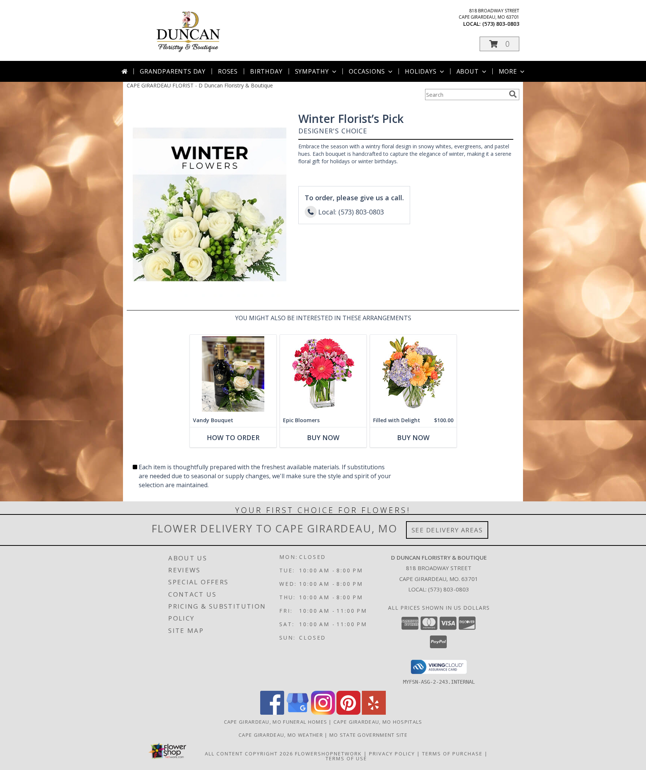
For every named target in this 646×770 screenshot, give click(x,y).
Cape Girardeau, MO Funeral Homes (275, 721)
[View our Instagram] (323, 712)
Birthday (266, 71)
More (508, 71)
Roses (228, 71)
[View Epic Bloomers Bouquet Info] (323, 374)
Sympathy (312, 71)
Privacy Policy (392, 753)
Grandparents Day (173, 71)
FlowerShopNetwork (328, 753)
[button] (499, 44)
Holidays (420, 71)
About (467, 71)
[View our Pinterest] (348, 712)
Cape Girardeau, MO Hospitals (377, 721)
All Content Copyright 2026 (249, 753)
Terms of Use (346, 758)
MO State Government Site (368, 735)
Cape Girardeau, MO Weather (281, 735)
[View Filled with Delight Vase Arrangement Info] (413, 374)
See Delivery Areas (447, 530)
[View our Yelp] (374, 712)
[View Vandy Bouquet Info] (233, 374)
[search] (513, 94)
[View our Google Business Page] (298, 712)
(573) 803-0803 (500, 23)
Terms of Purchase (452, 753)
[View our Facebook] (272, 712)
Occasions (367, 71)
